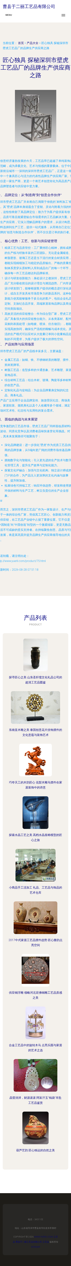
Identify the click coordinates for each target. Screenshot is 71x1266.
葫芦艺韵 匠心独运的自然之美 (35, 1150)
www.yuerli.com (43, 1237)
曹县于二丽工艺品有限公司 (29, 1242)
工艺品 (45, 1242)
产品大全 (32, 43)
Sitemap (35, 1247)
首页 (21, 43)
